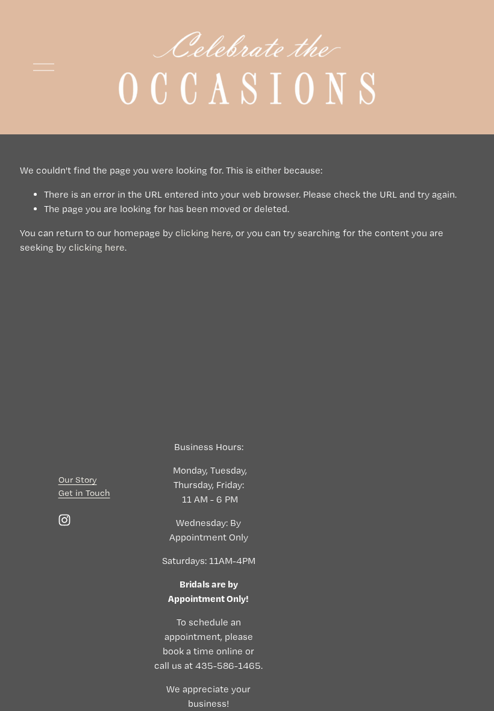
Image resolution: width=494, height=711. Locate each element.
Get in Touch (84, 492)
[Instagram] (64, 520)
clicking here (203, 233)
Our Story (77, 479)
